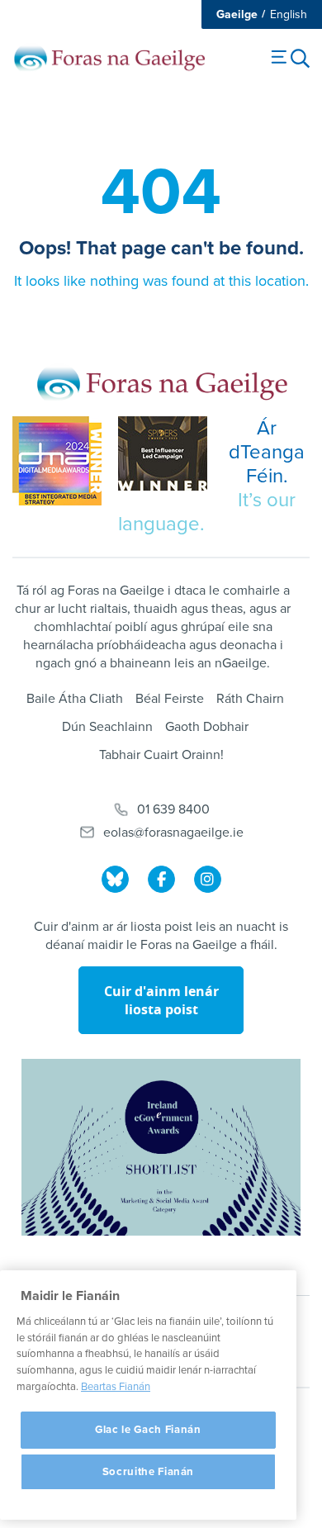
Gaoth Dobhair (207, 727)
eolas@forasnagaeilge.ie (173, 832)
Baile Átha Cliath (74, 698)
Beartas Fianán (115, 1386)
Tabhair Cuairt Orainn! (161, 755)
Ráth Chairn (250, 698)
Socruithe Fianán (148, 1471)
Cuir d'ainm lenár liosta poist (161, 1000)
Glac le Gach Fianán (148, 1429)
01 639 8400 (173, 809)
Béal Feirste (169, 698)
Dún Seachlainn (107, 727)
